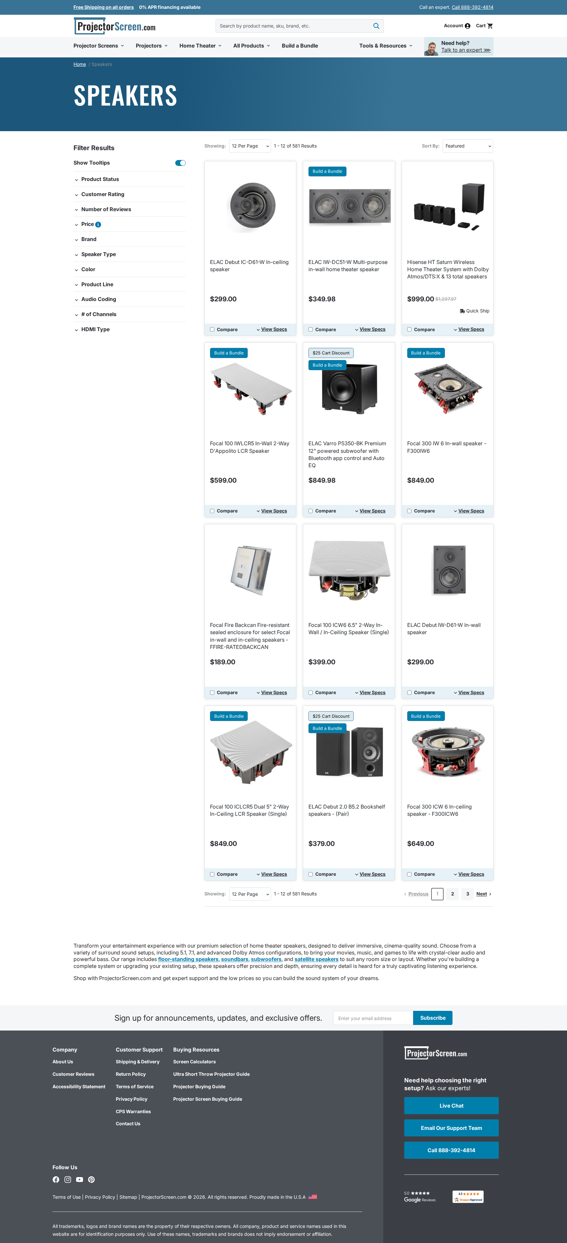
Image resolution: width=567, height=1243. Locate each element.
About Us (62, 1061)
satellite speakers (317, 959)
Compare (227, 329)
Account (453, 26)
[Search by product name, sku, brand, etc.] (376, 26)
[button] (485, 25)
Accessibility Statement (78, 1086)
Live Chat (452, 1105)
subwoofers (266, 959)
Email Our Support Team (451, 1128)
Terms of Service (135, 1086)
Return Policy (131, 1074)
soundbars (234, 959)
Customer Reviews (73, 1074)
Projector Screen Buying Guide (207, 1099)
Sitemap (128, 1197)
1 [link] (437, 893)
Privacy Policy (131, 1099)
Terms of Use (66, 1197)
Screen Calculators (194, 1061)
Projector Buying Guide (199, 1086)
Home (80, 64)
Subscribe (433, 1017)
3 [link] (467, 893)
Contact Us (128, 1123)
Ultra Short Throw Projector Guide (211, 1074)
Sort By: (431, 146)
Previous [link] (419, 893)
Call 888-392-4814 (473, 7)
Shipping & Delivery (137, 1061)
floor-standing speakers (188, 959)
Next (481, 893)
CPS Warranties (133, 1111)
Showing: (215, 146)
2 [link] (452, 893)
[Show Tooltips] (180, 163)
